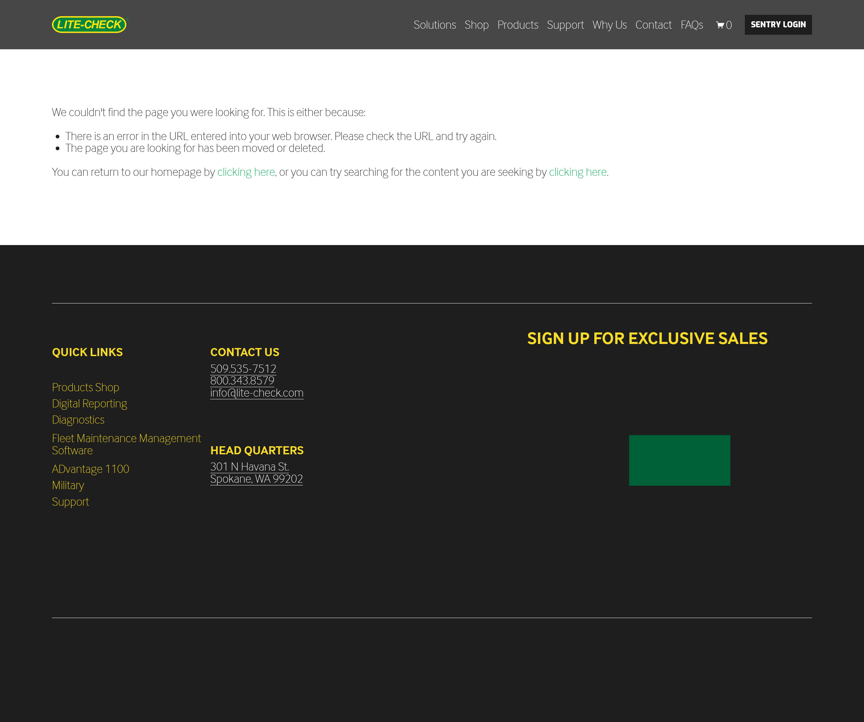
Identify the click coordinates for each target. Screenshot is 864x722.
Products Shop (85, 387)
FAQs (692, 25)
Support (565, 25)
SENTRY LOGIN (778, 25)
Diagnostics (78, 419)
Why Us (610, 25)
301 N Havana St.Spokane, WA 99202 (256, 472)
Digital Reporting (89, 403)
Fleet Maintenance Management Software (126, 444)
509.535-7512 (243, 369)
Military (68, 485)
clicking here (246, 171)
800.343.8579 (242, 380)
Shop (477, 25)
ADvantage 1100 (90, 469)
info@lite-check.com (257, 392)
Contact (654, 25)
